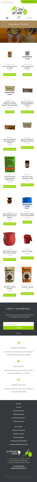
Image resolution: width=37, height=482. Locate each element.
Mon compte (18, 427)
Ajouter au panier (9, 74)
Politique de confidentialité (19, 441)
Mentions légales (18, 437)
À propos (18, 403)
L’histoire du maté (18, 421)
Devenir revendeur (18, 414)
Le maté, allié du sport (18, 418)
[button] (7, 18)
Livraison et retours (18, 434)
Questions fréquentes (18, 430)
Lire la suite (27, 74)
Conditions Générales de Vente (18, 444)
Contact (18, 407)
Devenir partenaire (18, 411)
